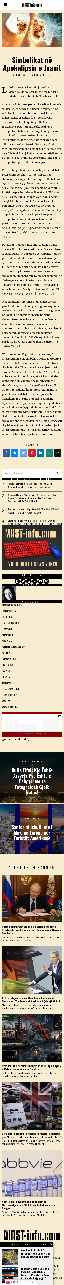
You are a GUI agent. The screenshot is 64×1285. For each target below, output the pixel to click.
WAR (4, 701)
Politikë (46, 74)
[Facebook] (6, 453)
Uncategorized (9, 689)
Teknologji (6, 683)
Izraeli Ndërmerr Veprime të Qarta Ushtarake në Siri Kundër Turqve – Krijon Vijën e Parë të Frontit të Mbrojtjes (35, 522)
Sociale (5, 671)
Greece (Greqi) (9, 623)
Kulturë (5, 635)
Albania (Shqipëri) (10, 605)
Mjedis (5, 641)
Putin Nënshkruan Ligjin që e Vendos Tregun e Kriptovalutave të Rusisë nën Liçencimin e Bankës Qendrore (31, 930)
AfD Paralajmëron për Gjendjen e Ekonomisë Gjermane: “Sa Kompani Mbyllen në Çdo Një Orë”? (31, 999)
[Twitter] (23, 453)
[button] (58, 473)
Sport (4, 677)
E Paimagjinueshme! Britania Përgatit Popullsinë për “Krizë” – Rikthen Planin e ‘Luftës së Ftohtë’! (31, 1135)
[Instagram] (29, 581)
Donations (57, 1277)
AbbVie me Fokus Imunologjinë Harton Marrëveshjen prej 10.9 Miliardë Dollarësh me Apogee (28, 1205)
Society (57, 1265)
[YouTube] (40, 581)
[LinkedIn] (35, 581)
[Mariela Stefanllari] (9, 593)
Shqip (14, 1281)
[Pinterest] (32, 453)
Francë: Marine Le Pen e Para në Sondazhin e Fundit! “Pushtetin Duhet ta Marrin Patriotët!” (36, 1273)
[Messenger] (14, 453)
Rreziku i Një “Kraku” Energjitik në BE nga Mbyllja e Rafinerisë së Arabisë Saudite (31, 1067)
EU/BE (5, 617)
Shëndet (6, 665)
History (5, 629)
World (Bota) (8, 707)
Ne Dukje (6, 653)
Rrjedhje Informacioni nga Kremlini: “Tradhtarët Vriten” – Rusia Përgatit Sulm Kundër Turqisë (34, 511)
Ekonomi (35, 74)
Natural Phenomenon (11, 647)
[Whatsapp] (49, 453)
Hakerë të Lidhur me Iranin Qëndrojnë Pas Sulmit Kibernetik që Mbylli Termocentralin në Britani (30, 485)
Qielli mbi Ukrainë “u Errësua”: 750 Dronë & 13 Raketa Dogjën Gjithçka (35, 1253)
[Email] (57, 453)
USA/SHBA (7, 695)
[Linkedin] (40, 453)
